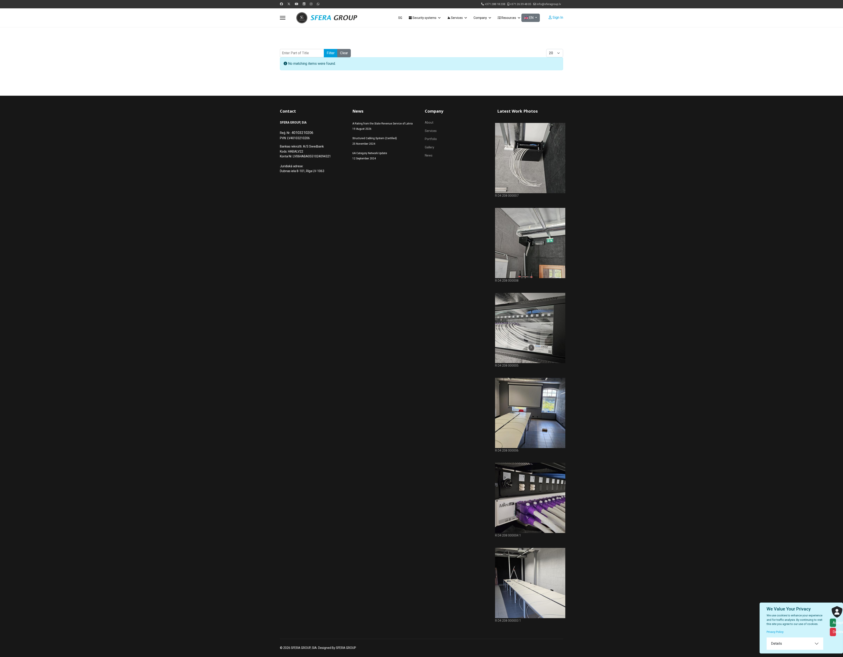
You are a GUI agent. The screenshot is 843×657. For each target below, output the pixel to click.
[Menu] (282, 17)
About (429, 122)
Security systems (424, 18)
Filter (331, 53)
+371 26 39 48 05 (520, 4)
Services (456, 18)
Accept (834, 623)
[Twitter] (288, 4)
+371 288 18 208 (495, 4)
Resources (508, 18)
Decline (834, 632)
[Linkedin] (304, 4)
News (428, 155)
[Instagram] (311, 4)
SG (400, 18)
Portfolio (431, 139)
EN (531, 18)
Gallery (429, 147)
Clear (344, 53)
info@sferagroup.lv (549, 4)
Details (776, 643)
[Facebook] (281, 4)
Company (480, 18)
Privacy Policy (775, 632)
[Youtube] (296, 4)
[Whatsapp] (318, 4)
